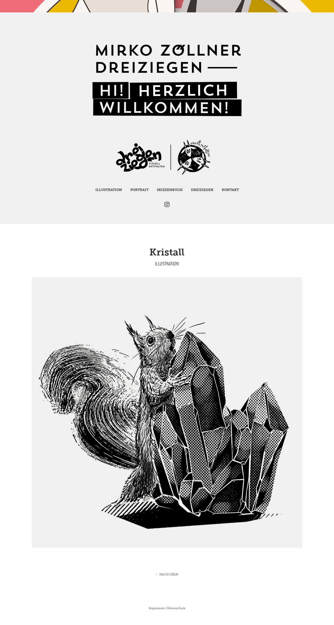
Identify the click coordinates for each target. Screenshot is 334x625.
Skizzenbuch (170, 190)
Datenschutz (176, 608)
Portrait (139, 190)
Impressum (157, 608)
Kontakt (230, 190)
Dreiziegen (202, 190)
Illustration (108, 190)
